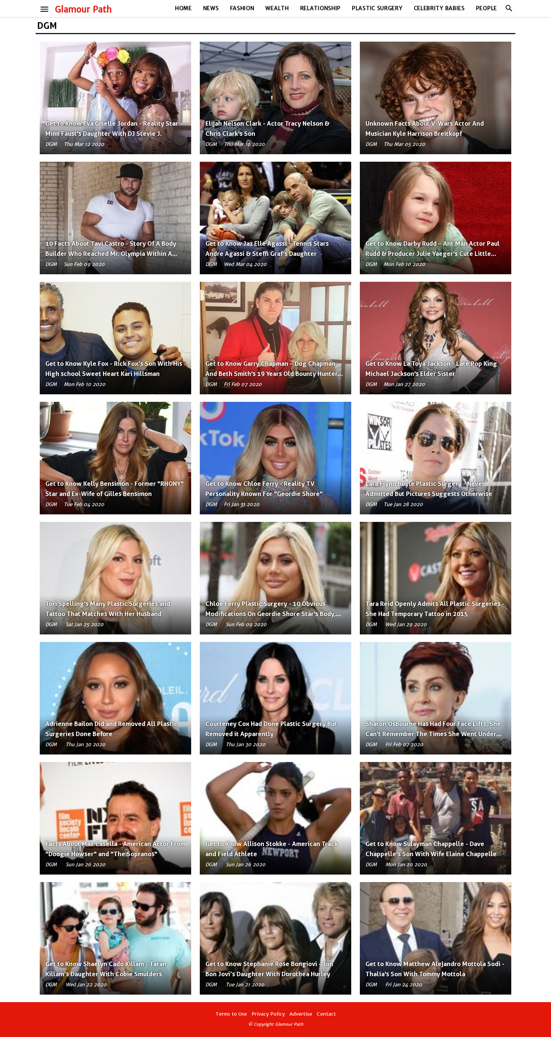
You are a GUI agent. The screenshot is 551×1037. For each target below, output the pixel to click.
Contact (326, 1014)
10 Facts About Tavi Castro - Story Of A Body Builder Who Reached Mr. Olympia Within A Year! (110, 254)
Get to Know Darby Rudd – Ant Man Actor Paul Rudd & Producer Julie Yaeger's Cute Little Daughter (432, 254)
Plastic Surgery (377, 8)
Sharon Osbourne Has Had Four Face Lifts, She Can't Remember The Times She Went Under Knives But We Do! (433, 734)
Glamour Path (83, 9)
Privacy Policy (268, 1014)
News (211, 8)
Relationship (320, 8)
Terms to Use (231, 1014)
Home (183, 8)
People (486, 8)
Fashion (242, 8)
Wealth (277, 8)
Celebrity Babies (439, 8)
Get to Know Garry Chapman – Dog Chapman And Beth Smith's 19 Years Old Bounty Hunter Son (271, 374)
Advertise (300, 1014)
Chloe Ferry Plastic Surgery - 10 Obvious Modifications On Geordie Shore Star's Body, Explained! (270, 614)
